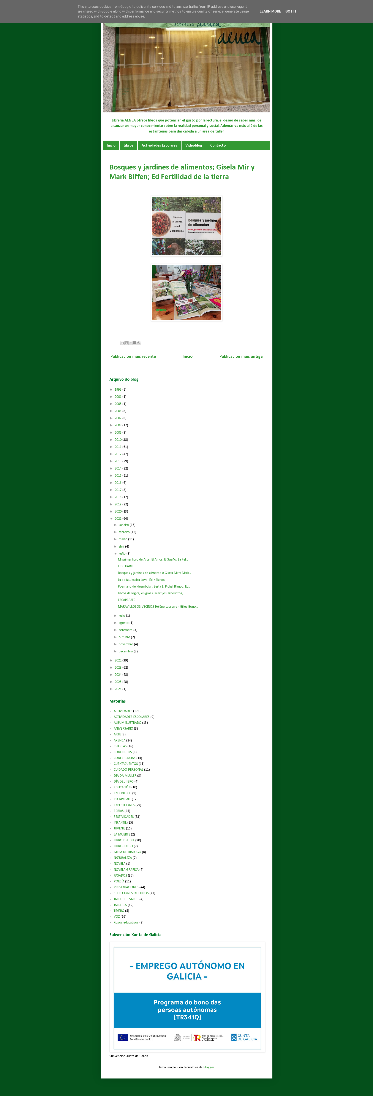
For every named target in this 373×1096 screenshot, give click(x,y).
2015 (118, 476)
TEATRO (119, 911)
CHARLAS (120, 746)
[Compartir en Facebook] (135, 343)
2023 (118, 667)
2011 (118, 447)
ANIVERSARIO (123, 728)
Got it (291, 11)
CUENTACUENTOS (126, 764)
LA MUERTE (122, 834)
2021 (118, 519)
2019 (118, 504)
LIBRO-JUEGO (123, 846)
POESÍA (119, 881)
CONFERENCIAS (125, 758)
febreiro (125, 532)
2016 (118, 483)
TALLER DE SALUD (126, 899)
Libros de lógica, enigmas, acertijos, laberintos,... (151, 593)
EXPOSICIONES (124, 805)
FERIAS (119, 811)
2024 (118, 675)
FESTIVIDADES (124, 817)
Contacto (218, 146)
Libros (128, 146)
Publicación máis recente (133, 357)
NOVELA (119, 864)
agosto (124, 623)
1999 (118, 389)
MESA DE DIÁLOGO (127, 852)
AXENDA (119, 740)
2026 (118, 689)
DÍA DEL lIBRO (124, 781)
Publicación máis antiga (241, 357)
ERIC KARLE (126, 566)
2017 (118, 490)
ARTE (117, 734)
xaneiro (124, 525)
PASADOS (120, 875)
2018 (118, 497)
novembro (126, 644)
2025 (118, 682)
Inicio (111, 146)
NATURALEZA (123, 858)
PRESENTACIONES (126, 887)
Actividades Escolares (159, 146)
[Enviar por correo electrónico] (122, 343)
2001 (118, 397)
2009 (118, 433)
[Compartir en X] (130, 343)
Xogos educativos (126, 922)
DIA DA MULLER (125, 776)
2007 (118, 418)
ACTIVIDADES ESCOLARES (132, 717)
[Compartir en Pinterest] (139, 343)
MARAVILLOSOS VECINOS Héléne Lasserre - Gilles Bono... (158, 607)
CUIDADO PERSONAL (128, 770)
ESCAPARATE (126, 600)
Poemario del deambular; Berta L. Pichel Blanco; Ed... (154, 586)
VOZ (117, 917)
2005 (118, 404)
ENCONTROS (122, 793)
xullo (122, 616)
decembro (126, 651)
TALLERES (120, 905)
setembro (126, 630)
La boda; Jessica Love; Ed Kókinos (141, 580)
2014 (118, 468)
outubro (125, 637)
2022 (118, 660)
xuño (122, 554)
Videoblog (193, 146)
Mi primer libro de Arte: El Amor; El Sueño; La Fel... (153, 559)
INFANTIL (120, 822)
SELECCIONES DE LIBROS (131, 893)
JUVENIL (119, 828)
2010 (118, 440)
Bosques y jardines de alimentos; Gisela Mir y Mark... (154, 573)
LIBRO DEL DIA (124, 840)
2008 (118, 425)
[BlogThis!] (126, 343)
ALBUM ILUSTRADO (127, 723)
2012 (118, 454)
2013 (118, 461)
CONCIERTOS (123, 752)
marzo (123, 539)
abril (122, 546)
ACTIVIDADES (123, 711)
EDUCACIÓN (122, 787)
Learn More (270, 11)
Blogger (208, 1067)
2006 (118, 411)
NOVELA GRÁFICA (126, 870)
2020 (118, 511)
